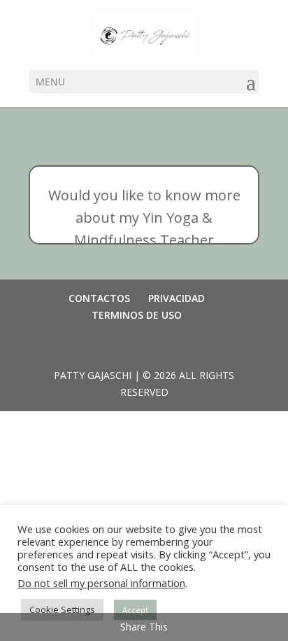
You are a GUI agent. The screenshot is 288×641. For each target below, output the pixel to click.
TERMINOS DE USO (137, 315)
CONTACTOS (99, 298)
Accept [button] (135, 610)
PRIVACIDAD (176, 298)
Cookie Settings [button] (62, 609)
